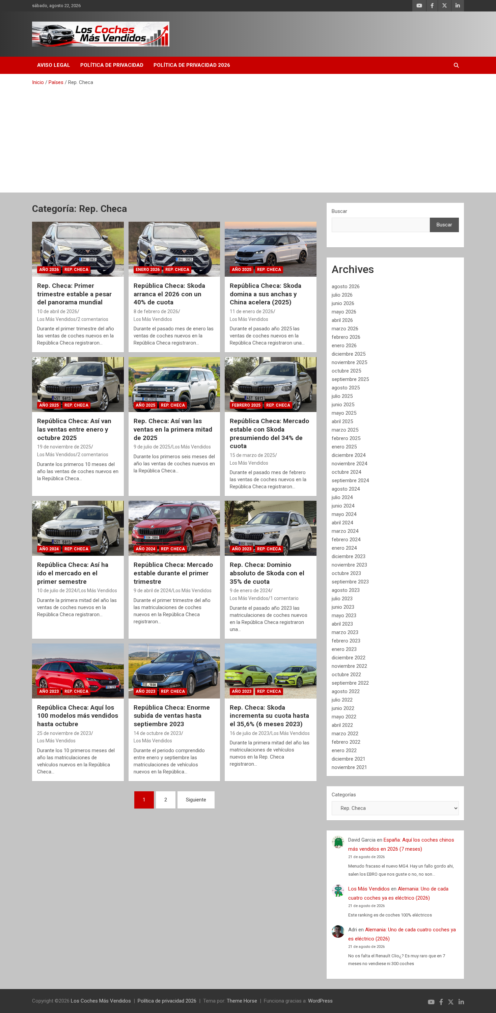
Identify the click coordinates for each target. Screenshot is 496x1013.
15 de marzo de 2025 (252, 455)
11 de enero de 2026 (251, 311)
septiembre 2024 (350, 480)
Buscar (339, 211)
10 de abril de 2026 (57, 311)
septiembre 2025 (350, 379)
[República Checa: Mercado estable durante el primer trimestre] (174, 528)
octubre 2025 (346, 371)
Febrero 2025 (246, 405)
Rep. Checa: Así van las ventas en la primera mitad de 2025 (173, 429)
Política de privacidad (111, 65)
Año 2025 (241, 269)
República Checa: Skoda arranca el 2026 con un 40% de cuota (169, 294)
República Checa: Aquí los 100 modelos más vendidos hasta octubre (77, 716)
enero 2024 (344, 548)
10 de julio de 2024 (57, 590)
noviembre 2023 (349, 565)
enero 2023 (344, 649)
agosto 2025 (346, 388)
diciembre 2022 (348, 658)
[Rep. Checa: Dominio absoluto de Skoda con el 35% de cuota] (271, 528)
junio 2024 (343, 506)
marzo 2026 (345, 329)
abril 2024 (342, 523)
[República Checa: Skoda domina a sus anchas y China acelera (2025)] (271, 249)
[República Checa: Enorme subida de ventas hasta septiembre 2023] (174, 671)
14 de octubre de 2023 (157, 733)
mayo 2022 (344, 717)
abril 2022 (342, 725)
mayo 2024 (344, 514)
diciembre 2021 (348, 759)
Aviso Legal (53, 65)
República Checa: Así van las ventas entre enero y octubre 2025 (74, 429)
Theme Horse (242, 1001)
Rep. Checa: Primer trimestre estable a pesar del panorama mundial (74, 294)
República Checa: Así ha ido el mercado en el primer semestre (72, 573)
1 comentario (284, 598)
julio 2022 (342, 700)
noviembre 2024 (349, 464)
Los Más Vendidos (56, 319)
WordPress (320, 1001)
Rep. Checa (76, 269)
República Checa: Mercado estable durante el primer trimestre (173, 573)
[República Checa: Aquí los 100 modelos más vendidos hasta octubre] (78, 671)
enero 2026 (344, 346)
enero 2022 (344, 750)
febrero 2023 (346, 641)
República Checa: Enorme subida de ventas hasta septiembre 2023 (172, 716)
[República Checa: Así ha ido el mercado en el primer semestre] (78, 528)
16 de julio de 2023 (249, 733)
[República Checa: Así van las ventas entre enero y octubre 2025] (78, 384)
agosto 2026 (346, 286)
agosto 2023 (346, 590)
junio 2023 (343, 607)
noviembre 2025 (349, 362)
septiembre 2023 (350, 582)
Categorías (344, 795)
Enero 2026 (148, 269)
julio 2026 (342, 295)
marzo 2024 (345, 531)
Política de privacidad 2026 (192, 65)
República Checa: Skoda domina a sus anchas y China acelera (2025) (265, 294)
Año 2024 (49, 549)
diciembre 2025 (348, 354)
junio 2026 (343, 303)
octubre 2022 (346, 675)
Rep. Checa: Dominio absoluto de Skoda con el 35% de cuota (267, 573)
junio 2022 (343, 708)
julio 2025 (342, 396)
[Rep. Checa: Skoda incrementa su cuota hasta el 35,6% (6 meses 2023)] (271, 671)
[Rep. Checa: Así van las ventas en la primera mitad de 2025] (174, 384)
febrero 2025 (346, 438)
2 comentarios (93, 319)
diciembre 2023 (348, 556)
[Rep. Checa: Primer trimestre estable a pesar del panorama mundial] (78, 249)
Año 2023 (241, 549)
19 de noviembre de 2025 (64, 446)
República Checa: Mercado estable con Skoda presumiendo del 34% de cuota (269, 433)
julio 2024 (342, 497)
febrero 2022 (346, 742)
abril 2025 (342, 421)
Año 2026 (49, 269)
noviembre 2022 (349, 666)
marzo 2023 (345, 632)
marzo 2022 (345, 734)
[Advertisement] (248, 136)
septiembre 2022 (350, 683)
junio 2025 (343, 405)
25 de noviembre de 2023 (64, 733)
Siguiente (196, 800)
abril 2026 (342, 320)
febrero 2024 (346, 540)
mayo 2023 (344, 615)
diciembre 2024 (348, 455)
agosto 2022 (346, 691)
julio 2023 (342, 599)
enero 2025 (344, 447)
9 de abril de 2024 (152, 590)
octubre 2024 (346, 472)
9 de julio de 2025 (152, 446)
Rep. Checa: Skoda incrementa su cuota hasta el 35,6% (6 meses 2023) (269, 716)
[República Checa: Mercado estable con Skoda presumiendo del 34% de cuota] (271, 384)
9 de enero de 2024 (250, 590)
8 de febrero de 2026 (156, 311)
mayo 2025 (344, 413)
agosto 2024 (346, 489)
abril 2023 (342, 624)
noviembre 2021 (349, 767)
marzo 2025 (345, 430)
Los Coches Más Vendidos (101, 1001)
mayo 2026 (344, 312)
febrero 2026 (346, 337)
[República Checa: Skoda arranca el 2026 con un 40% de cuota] (174, 249)
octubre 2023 (346, 573)
